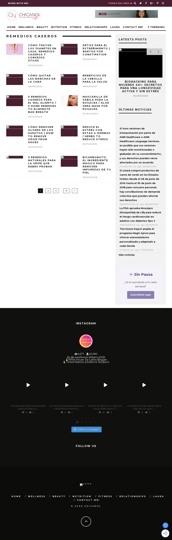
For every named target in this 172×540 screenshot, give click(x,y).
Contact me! (133, 27)
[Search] (135, 3)
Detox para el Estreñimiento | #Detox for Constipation (96, 50)
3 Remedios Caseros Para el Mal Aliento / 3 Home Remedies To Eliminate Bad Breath (42, 104)
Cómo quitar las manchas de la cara (42, 78)
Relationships (96, 27)
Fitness (76, 27)
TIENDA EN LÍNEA (119, 3)
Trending (157, 27)
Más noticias (127, 254)
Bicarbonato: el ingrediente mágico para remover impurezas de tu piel (97, 165)
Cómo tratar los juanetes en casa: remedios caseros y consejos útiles (42, 53)
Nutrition (59, 27)
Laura (115, 27)
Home (11, 27)
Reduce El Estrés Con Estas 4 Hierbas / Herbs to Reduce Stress (97, 133)
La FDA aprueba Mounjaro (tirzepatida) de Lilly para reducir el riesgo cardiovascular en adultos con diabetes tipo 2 (140, 215)
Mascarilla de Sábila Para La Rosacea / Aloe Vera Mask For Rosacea (96, 103)
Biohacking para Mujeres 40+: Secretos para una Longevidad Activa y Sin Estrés (140, 86)
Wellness (26, 27)
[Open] (28, 385)
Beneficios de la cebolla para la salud (95, 78)
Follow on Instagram (88, 429)
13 (66, 191)
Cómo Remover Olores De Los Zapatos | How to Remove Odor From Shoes (41, 134)
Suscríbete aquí (141, 294)
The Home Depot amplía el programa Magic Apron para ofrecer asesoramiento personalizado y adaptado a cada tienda (137, 237)
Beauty (42, 27)
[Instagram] (43, 400)
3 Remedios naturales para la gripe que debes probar (42, 162)
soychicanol (27, 370)
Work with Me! (18, 3)
